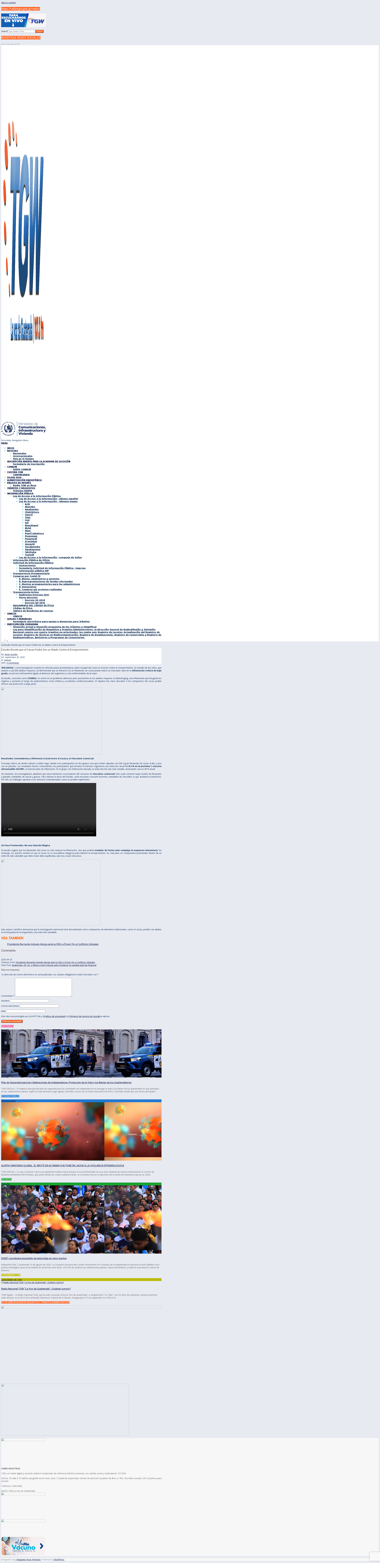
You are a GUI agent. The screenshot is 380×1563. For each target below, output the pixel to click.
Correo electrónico (10, 1005)
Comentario (7, 995)
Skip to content (8, 2)
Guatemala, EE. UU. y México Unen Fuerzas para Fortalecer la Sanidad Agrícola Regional (54, 965)
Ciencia (7, 660)
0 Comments (13, 662)
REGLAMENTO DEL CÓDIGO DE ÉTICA (33, 605)
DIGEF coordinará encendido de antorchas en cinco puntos (34, 1258)
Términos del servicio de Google (84, 1016)
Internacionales (8, 1100)
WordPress (59, 1559)
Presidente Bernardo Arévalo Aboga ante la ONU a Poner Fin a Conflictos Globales (53, 944)
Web (3, 1011)
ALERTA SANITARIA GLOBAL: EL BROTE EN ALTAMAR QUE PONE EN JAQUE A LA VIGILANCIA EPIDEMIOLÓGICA (62, 1165)
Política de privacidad (54, 1016)
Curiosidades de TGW (11, 1279)
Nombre (5, 1000)
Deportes (5, 1184)
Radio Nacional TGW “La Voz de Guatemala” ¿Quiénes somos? (36, 1288)
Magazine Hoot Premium (28, 1559)
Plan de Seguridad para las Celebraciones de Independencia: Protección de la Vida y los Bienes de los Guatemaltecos (66, 1082)
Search (4, 31)
